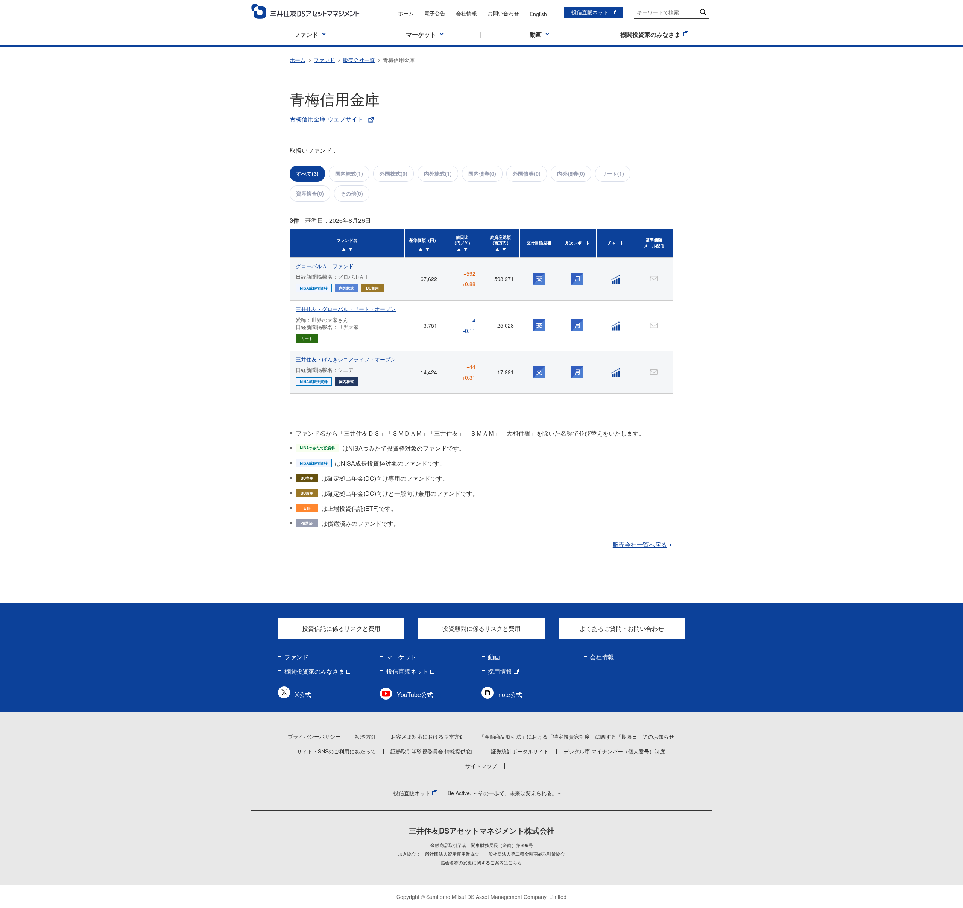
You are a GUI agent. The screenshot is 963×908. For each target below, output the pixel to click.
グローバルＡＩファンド (325, 266)
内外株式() (438, 173)
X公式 (303, 694)
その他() (351, 193)
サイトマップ (481, 766)
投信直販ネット (589, 12)
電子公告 (434, 13)
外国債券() (527, 173)
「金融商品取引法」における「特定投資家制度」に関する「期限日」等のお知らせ (576, 736)
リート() (612, 173)
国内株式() (349, 173)
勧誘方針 (365, 736)
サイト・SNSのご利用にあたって (336, 751)
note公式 (510, 694)
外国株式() (393, 173)
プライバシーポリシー (314, 736)
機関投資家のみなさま (314, 671)
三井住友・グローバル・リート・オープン (346, 309)
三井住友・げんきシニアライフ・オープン (346, 359)
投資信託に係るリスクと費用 (341, 628)
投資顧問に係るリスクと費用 (481, 628)
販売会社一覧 (359, 60)
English (538, 14)
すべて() (307, 173)
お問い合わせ (503, 13)
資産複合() (310, 193)
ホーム (406, 13)
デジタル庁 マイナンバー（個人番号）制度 (614, 751)
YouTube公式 (415, 694)
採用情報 (500, 671)
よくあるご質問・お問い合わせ (622, 628)
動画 (494, 657)
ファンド (324, 60)
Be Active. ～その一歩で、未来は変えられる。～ (505, 793)
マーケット (401, 657)
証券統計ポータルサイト (520, 751)
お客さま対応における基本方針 (428, 736)
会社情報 (466, 13)
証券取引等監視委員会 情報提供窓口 (433, 751)
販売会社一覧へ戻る (640, 544)
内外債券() (571, 173)
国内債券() (482, 173)
